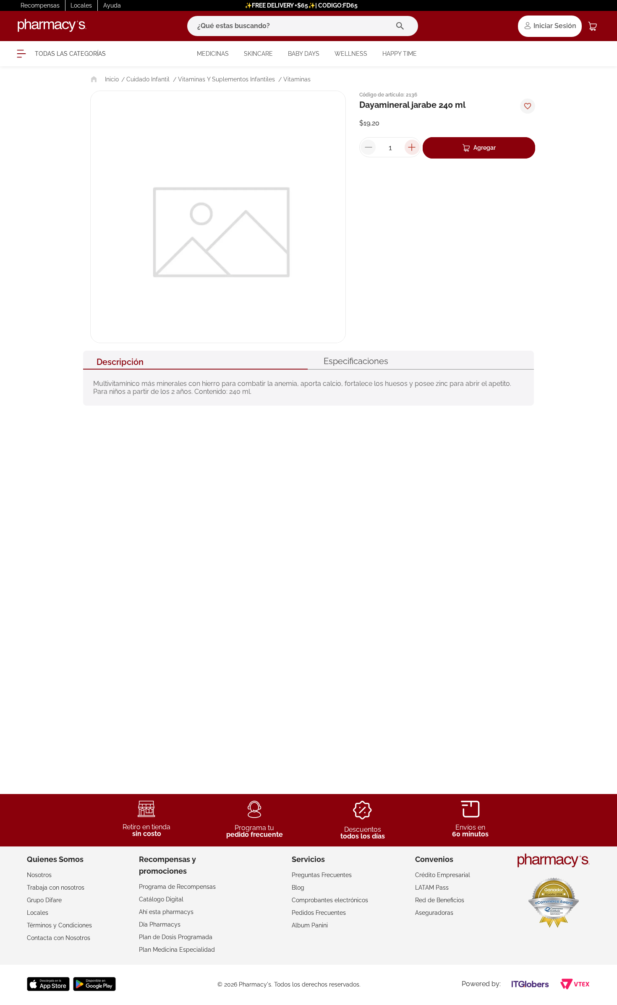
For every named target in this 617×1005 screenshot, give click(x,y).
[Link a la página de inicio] (104, 79)
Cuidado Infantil (148, 79)
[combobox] (302, 26)
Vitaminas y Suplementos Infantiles (226, 79)
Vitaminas (297, 79)
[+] (412, 147)
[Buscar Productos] (402, 26)
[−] (368, 147)
